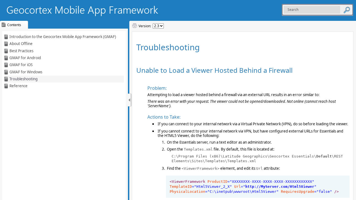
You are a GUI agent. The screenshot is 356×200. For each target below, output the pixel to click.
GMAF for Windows (25, 71)
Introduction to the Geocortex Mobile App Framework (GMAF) (62, 36)
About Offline (21, 43)
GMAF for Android (25, 57)
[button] (346, 10)
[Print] (134, 26)
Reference (18, 85)
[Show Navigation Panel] (129, 100)
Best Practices (21, 50)
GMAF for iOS (21, 64)
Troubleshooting (23, 78)
